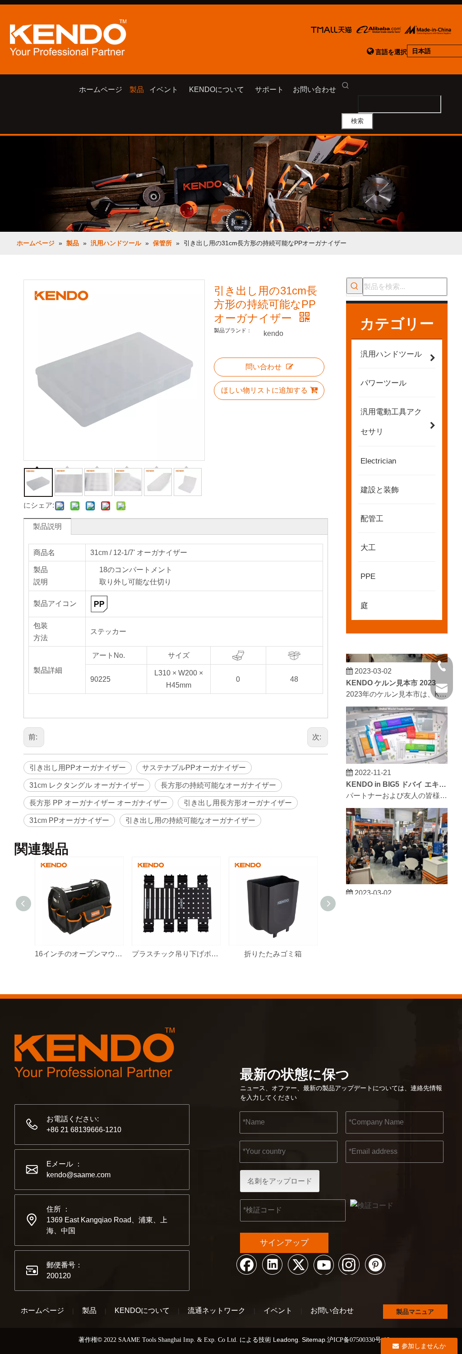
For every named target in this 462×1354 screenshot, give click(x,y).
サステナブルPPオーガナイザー (194, 767)
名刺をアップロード (279, 1181)
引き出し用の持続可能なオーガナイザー (190, 820)
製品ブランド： (233, 330)
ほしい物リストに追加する (264, 390)
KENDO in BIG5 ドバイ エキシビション (397, 780)
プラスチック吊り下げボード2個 (176, 954)
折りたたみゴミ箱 (273, 954)
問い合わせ (263, 367)
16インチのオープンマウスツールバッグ (79, 954)
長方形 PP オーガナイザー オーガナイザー (98, 803)
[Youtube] (323, 1264)
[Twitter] (298, 1264)
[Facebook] (246, 1264)
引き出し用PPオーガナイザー (77, 767)
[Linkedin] (272, 1264)
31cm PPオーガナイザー (69, 820)
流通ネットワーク (216, 1310)
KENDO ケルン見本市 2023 (391, 679)
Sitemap (313, 1339)
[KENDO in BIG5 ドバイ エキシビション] (397, 757)
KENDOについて (142, 1310)
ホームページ (42, 1310)
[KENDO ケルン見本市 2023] (397, 656)
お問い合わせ (332, 1310)
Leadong (285, 1339)
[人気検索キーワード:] (354, 286)
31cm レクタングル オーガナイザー (86, 785)
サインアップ (284, 1242)
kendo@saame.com (78, 1175)
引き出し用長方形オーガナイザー (238, 803)
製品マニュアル (415, 1313)
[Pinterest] (375, 1264)
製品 (89, 1310)
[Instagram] (349, 1264)
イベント (277, 1310)
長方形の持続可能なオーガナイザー (218, 785)
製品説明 (47, 526)
